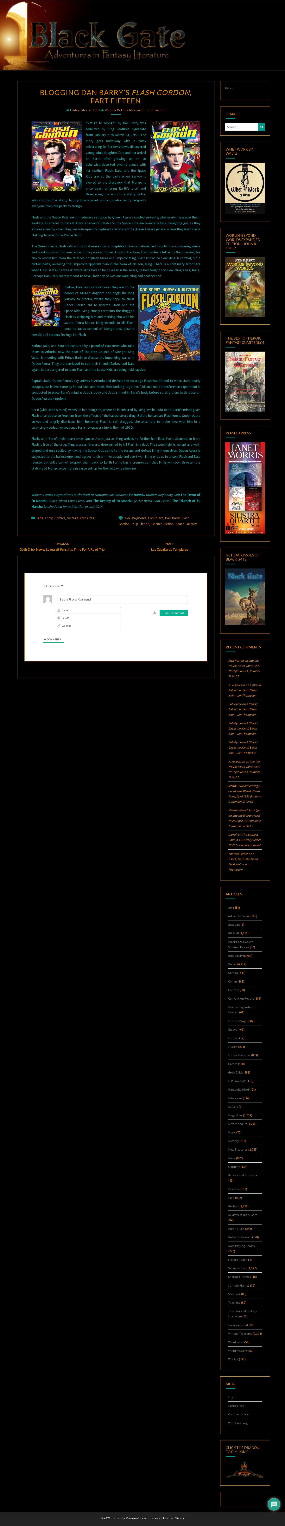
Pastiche (234, 1189)
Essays (232, 1029)
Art (230, 907)
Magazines (235, 1115)
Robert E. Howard (239, 1237)
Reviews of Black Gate (242, 1215)
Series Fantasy (237, 1268)
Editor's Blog (237, 1021)
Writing (233, 1359)
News (231, 1158)
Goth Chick (235, 1072)
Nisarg (180, 1518)
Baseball (234, 924)
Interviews (235, 1098)
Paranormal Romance (242, 1175)
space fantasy (186, 524)
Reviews (233, 1206)
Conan (232, 981)
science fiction (162, 524)
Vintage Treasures (80, 518)
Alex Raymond (135, 518)
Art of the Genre (239, 916)
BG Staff (233, 933)
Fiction (233, 1047)
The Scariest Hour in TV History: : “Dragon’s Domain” (244, 840)
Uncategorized (238, 1325)
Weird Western (238, 1351)
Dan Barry (172, 518)
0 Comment (156, 110)
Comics (59, 518)
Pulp (231, 1198)
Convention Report (241, 998)
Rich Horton (236, 1229)
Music (232, 1132)
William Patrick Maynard (123, 110)
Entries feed (236, 1406)
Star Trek (234, 1294)
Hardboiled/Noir (239, 1089)
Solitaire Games (238, 1285)
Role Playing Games (241, 1246)
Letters (233, 1106)
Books (232, 964)
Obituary (234, 1167)
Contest (233, 990)
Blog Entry (44, 518)
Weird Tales (236, 1342)
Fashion (233, 1038)
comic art (155, 518)
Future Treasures (239, 1055)
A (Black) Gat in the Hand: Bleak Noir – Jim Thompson (244, 690)
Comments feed (239, 1414)
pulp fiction (140, 524)
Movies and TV (237, 1124)
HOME (229, 88)
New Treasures (238, 1149)
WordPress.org (238, 1423)
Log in (232, 1397)
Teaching (234, 1302)
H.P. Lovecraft (237, 1081)
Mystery (233, 1141)
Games (232, 1064)
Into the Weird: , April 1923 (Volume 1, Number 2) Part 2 (244, 796)
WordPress (152, 1518)
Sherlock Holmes (239, 1277)
